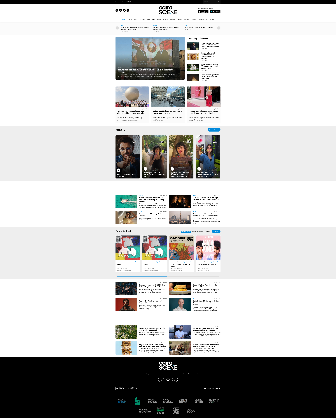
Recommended (186, 231)
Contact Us (216, 388)
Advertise (207, 388)
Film (148, 19)
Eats (153, 19)
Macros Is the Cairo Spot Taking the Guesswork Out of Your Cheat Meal (207, 174)
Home (180, 19)
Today (194, 231)
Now (123, 19)
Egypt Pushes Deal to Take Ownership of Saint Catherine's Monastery (180, 174)
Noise (159, 19)
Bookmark (198, 2)
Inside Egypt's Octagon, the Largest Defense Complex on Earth (154, 174)
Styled (194, 19)
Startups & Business (169, 19)
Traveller (186, 19)
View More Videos (213, 130)
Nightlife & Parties (160, 262)
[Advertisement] (168, 188)
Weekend (200, 231)
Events (130, 19)
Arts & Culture (202, 19)
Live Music (136, 262)
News (135, 19)
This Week (207, 231)
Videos (212, 19)
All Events (215, 231)
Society (142, 19)
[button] (218, 28)
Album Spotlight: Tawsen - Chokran (127, 175)
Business (141, 283)
